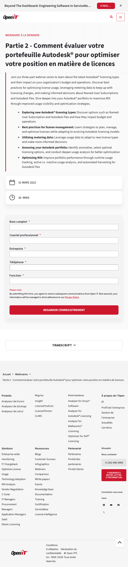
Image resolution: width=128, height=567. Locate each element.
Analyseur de (13, 401)
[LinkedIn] (104, 505)
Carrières (107, 428)
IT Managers (8, 499)
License (44, 406)
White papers (42, 479)
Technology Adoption (14, 479)
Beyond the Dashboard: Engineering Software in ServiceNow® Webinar (48, 6)
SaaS (4, 519)
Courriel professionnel (24, 235)
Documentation (43, 494)
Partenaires (74, 454)
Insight (39, 401)
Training (39, 499)
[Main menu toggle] (120, 17)
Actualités (107, 422)
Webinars (40, 469)
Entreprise (17, 248)
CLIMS (38, 416)
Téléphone (17, 262)
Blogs (38, 454)
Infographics (42, 464)
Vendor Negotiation (13, 489)
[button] (111, 17)
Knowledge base (44, 489)
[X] (104, 512)
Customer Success (45, 459)
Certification (42, 504)
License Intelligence (46, 514)
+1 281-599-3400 (114, 462)
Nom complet (19, 222)
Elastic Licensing (11, 524)
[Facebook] (118, 505)
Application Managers (14, 514)
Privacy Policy (72, 297)
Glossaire (106, 448)
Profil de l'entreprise (113, 408)
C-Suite (6, 494)
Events (38, 484)
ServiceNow (41, 509)
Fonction (16, 275)
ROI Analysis (8, 484)
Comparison (42, 474)
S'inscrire (107, 6)
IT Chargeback (10, 464)
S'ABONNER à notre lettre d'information (114, 475)
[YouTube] (111, 505)
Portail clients (76, 469)
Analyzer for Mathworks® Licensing (75, 426)
